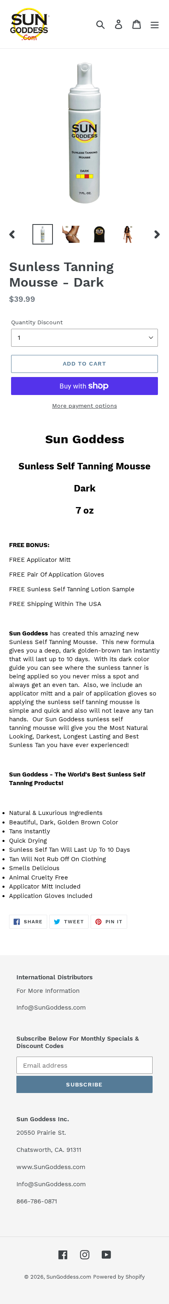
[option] (43, 234)
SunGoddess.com (68, 1277)
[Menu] (155, 24)
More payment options (84, 405)
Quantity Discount (37, 322)
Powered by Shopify (119, 1277)
